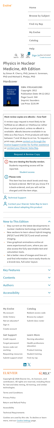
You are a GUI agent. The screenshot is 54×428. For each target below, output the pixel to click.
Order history (9, 317)
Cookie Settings (24, 420)
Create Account (45, 57)
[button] (27, 221)
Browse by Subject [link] (39, 15)
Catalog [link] (33, 40)
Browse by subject (35, 317)
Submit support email (13, 358)
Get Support (10, 334)
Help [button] (31, 48)
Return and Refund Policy (14, 402)
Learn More (33, 334)
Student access (27, 172)
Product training (34, 350)
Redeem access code (36, 313)
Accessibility (8, 407)
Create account (10, 329)
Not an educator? (11, 321)
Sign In (36, 55)
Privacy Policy (9, 397)
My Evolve (8, 308)
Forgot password (11, 343)
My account (8, 313)
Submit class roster (35, 321)
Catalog (31, 308)
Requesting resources (13, 354)
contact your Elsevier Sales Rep (22, 148)
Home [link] (32, 7)
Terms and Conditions (13, 392)
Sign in (6, 325)
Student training (34, 354)
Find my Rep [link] (36, 23)
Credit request (9, 339)
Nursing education (35, 339)
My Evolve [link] (34, 32)
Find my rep (32, 358)
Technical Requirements (14, 412)
